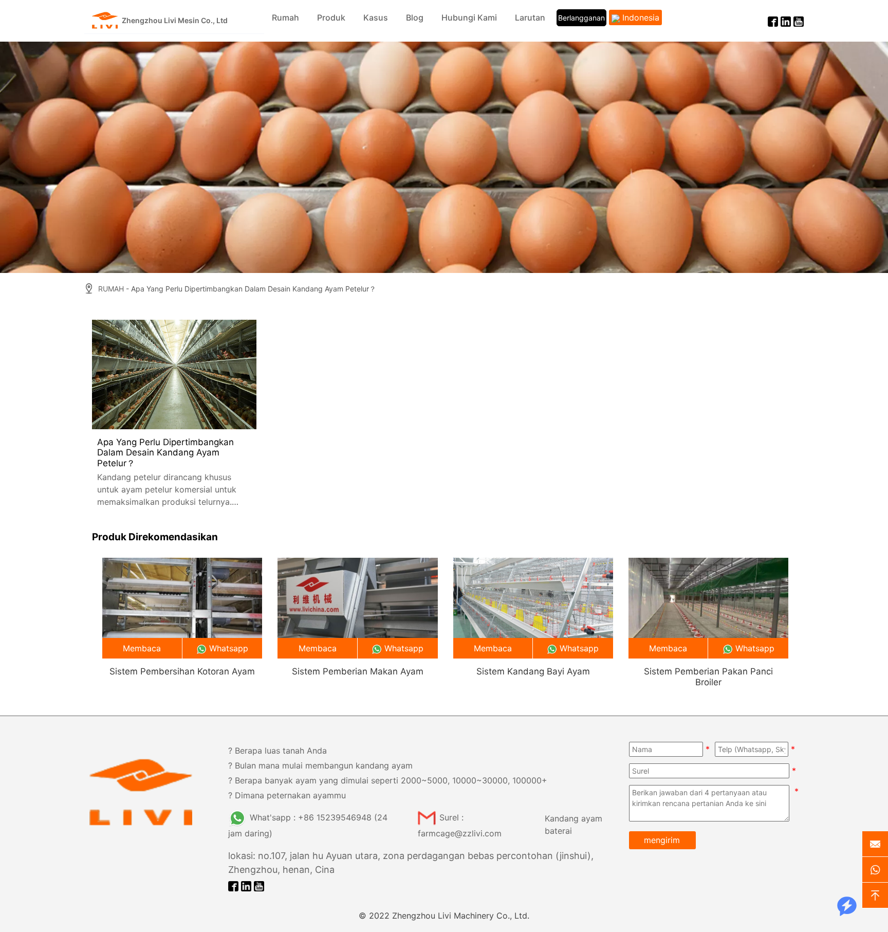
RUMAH (111, 288)
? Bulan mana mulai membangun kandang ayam (320, 765)
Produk (331, 17)
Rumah (285, 17)
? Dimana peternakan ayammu (287, 795)
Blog (414, 17)
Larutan (530, 17)
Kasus (375, 17)
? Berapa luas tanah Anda (277, 750)
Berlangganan (581, 17)
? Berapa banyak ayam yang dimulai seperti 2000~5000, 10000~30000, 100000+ (387, 780)
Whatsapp (228, 648)
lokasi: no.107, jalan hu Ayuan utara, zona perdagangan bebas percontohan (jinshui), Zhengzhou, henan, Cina (411, 862)
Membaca (142, 648)
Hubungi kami (469, 17)
